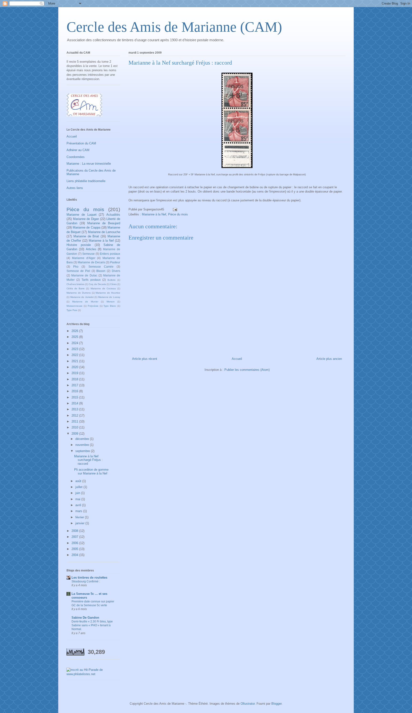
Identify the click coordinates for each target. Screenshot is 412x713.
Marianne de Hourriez (108, 292)
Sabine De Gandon (85, 617)
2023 (75, 349)
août (78, 481)
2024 (75, 343)
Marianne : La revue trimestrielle (89, 163)
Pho (75, 266)
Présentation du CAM (81, 143)
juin (78, 493)
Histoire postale (79, 245)
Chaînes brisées (75, 284)
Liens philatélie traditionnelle (86, 181)
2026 (75, 331)
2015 (75, 397)
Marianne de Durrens (79, 292)
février (80, 517)
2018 (75, 379)
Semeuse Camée (100, 266)
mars (79, 511)
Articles (91, 249)
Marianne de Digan (86, 219)
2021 (75, 361)
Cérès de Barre (76, 288)
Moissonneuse (74, 306)
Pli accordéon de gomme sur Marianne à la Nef (91, 471)
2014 (75, 403)
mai (78, 499)
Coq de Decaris (97, 284)
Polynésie (93, 306)
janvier (80, 523)
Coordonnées (76, 157)
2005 (75, 549)
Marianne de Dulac (84, 275)
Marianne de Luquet (82, 214)
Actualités (113, 214)
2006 (75, 543)
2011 (75, 421)
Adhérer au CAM (78, 150)
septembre (83, 451)
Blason (100, 270)
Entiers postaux (110, 253)
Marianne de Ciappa (86, 227)
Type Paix (72, 310)
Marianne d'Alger (83, 258)
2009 (75, 433)
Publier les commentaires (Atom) (247, 370)
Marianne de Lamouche (104, 232)
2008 (75, 531)
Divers (116, 270)
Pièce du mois (178, 214)
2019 (75, 373)
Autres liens (75, 188)
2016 (75, 391)
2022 (75, 355)
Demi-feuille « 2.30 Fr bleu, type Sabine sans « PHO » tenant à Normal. (92, 625)
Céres (113, 284)
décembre (82, 439)
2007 (75, 537)
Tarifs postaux (91, 279)
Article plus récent (144, 359)
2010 (75, 427)
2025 (75, 337)
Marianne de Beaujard (103, 223)
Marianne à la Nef (154, 214)
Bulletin (112, 280)
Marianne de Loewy (109, 297)
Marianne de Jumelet (82, 297)
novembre (82, 445)
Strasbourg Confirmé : (86, 581)
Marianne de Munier (85, 301)
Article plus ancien (329, 359)
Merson (111, 301)
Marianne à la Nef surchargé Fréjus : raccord (88, 459)
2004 (75, 555)
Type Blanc (109, 306)
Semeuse (88, 253)
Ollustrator (248, 703)
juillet (79, 487)
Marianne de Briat (86, 236)
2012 (75, 415)
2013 (75, 409)
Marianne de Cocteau (103, 288)
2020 (75, 367)
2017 (75, 385)
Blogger (276, 703)
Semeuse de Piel (78, 270)
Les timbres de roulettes (89, 577)
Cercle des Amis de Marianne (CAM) (174, 27)
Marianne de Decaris (91, 262)
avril (78, 505)
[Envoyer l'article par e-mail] (174, 209)
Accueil (237, 359)
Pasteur (115, 262)
